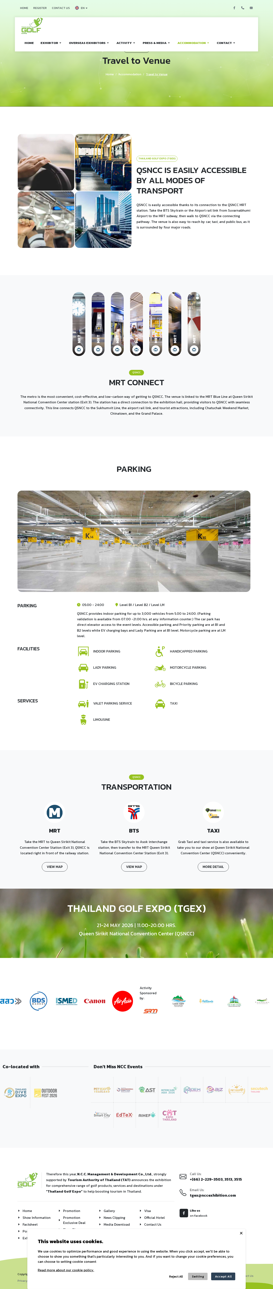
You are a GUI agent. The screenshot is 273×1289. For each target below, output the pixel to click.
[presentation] (4, 1003)
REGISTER (40, 8)
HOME (24, 8)
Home (110, 74)
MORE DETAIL (213, 866)
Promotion (71, 1210)
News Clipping (114, 1217)
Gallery (109, 1210)
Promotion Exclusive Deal (74, 1220)
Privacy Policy (27, 1281)
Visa (147, 1210)
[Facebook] (234, 8)
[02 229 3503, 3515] (242, 8)
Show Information (37, 1217)
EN (82, 8)
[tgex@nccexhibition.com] (251, 8)
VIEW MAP (55, 866)
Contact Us (152, 1224)
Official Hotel (154, 1217)
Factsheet (30, 1224)
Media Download (117, 1224)
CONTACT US (61, 8)
